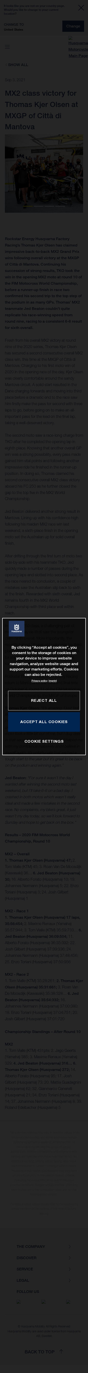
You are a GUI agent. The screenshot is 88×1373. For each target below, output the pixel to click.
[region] (44, 686)
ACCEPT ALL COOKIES (44, 721)
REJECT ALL (44, 700)
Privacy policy (39, 680)
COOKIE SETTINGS (44, 741)
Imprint (53, 680)
